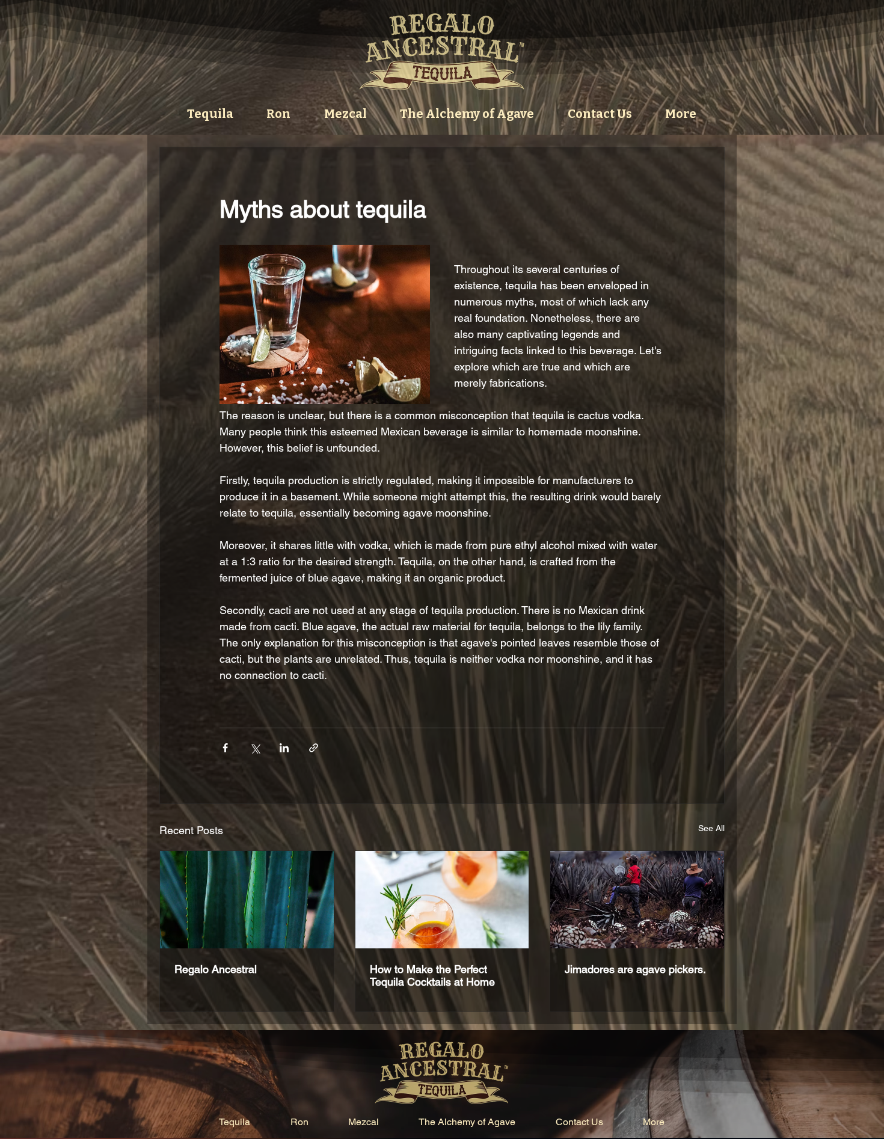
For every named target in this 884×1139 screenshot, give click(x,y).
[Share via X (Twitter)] (254, 748)
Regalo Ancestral (215, 969)
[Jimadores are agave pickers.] (637, 899)
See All (711, 828)
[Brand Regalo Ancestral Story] (247, 899)
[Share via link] (313, 748)
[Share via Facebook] (225, 748)
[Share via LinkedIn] (284, 748)
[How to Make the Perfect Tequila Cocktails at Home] (442, 899)
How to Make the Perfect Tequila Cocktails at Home (432, 975)
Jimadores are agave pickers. (635, 969)
